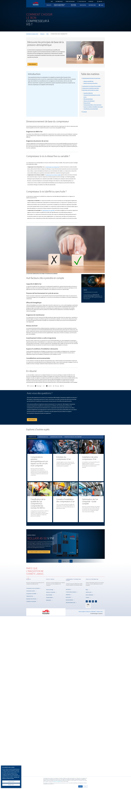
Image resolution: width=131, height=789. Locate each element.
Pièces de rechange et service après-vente (59, 5)
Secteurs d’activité (73, 5)
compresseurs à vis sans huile (48, 210)
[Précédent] (59, 561)
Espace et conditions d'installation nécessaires (93, 107)
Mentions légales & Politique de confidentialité (87, 611)
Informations (92, 5)
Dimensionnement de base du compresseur (91, 78)
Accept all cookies (11, 781)
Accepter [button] (80, 786)
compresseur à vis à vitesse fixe (52, 167)
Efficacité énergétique (88, 99)
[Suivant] (71, 561)
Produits (49, 5)
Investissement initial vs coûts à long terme (92, 105)
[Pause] (68, 561)
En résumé (84, 111)
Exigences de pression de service (90, 83)
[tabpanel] (65, 480)
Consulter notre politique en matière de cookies (10, 777)
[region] (11, 776)
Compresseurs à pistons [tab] (56, 437)
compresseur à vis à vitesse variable (53, 175)
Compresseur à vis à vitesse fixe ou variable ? (91, 86)
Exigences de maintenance (89, 101)
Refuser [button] (85, 786)
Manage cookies (100, 611)
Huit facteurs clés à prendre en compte (90, 90)
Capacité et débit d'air (88, 93)
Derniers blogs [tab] (32, 437)
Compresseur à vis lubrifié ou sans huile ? (90, 88)
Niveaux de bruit (87, 103)
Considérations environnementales (91, 109)
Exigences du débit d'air (88, 81)
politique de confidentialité (57, 781)
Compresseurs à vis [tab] (43, 437)
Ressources (83, 5)
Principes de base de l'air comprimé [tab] (72, 437)
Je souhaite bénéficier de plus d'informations (39, 552)
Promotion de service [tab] (64, 561)
